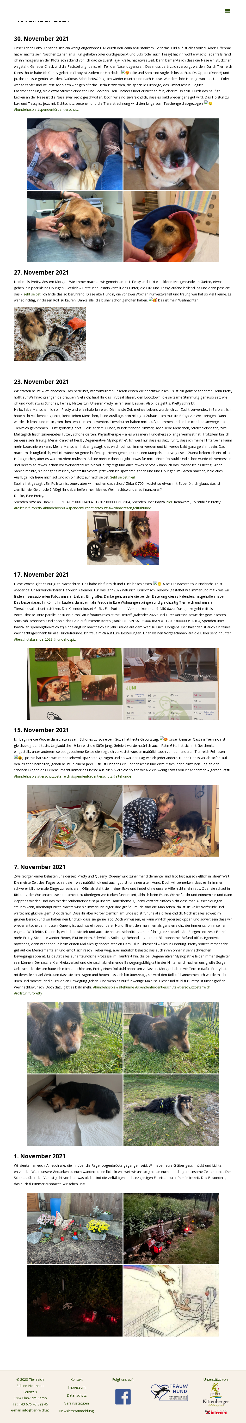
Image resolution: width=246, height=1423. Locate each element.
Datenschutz (76, 1395)
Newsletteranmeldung (76, 1411)
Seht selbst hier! (122, 477)
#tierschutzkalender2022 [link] (33, 639)
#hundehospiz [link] (25, 109)
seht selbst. (32, 294)
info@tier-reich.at (35, 1410)
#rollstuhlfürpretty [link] (28, 508)
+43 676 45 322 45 (33, 1404)
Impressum (77, 1387)
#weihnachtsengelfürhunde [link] (130, 508)
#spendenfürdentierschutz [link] (58, 109)
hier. (170, 502)
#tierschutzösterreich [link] (53, 776)
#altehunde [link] (122, 776)
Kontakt (76, 1379)
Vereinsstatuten (76, 1403)
